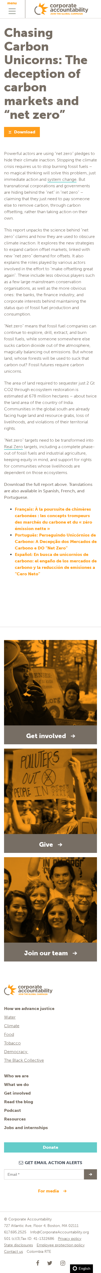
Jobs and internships (26, 1127)
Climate (11, 1025)
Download (24, 131)
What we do (16, 1084)
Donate (50, 1147)
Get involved (17, 1093)
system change (61, 179)
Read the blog (18, 1101)
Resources (15, 1119)
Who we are (16, 1075)
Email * (13, 1172)
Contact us (13, 1251)
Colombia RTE (39, 1251)
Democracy (16, 1051)
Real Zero (13, 446)
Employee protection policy (61, 1245)
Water (10, 1017)
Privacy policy (69, 1238)
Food (9, 1034)
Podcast (12, 1110)
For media (49, 1191)
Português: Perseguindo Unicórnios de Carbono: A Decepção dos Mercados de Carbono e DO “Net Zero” (56, 541)
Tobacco (12, 1043)
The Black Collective (24, 1060)
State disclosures (18, 1245)
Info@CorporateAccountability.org (59, 1232)
